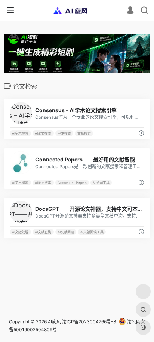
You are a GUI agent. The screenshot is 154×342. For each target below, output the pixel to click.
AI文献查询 (43, 232)
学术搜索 (64, 133)
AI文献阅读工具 (92, 232)
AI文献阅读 (66, 232)
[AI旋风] (77, 10)
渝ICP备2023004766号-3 (89, 321)
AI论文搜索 (43, 133)
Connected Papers (72, 183)
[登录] (130, 11)
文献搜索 (84, 133)
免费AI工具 (101, 183)
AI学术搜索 (20, 133)
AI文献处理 (20, 232)
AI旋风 (54, 321)
